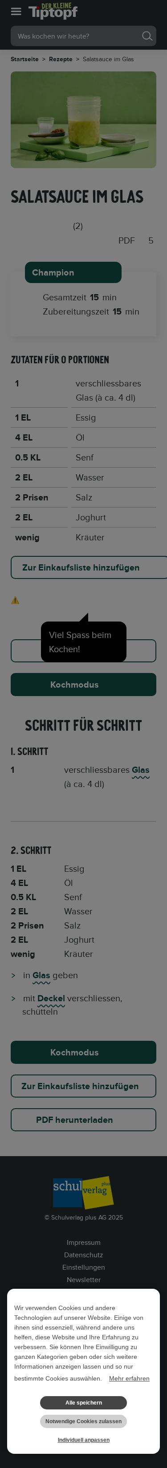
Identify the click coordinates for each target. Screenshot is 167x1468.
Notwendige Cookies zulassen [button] (83, 1421)
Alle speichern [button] (83, 1403)
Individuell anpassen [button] (84, 1440)
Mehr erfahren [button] (129, 1378)
